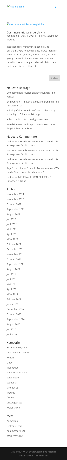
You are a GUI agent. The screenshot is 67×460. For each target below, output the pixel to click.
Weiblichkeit (13, 407)
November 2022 (15, 199)
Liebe (10, 362)
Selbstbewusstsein (17, 372)
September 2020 (16, 319)
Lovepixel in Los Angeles (42, 451)
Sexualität (12, 382)
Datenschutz (26, 455)
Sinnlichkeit (13, 387)
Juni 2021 (12, 279)
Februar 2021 (14, 299)
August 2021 (13, 269)
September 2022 (16, 209)
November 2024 (15, 194)
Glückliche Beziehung (18, 352)
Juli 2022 (11, 219)
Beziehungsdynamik (18, 347)
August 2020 (13, 324)
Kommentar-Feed (16, 430)
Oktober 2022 (14, 204)
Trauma (11, 39)
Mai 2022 (12, 229)
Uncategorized (14, 402)
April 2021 (12, 289)
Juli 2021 (11, 274)
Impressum (41, 455)
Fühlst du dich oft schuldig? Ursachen (27, 119)
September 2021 (16, 264)
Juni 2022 (12, 224)
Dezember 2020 (15, 309)
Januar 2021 (13, 304)
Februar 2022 (14, 244)
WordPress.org (15, 435)
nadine (15, 35)
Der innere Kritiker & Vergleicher (27, 32)
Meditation (13, 367)
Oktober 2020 (14, 314)
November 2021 (15, 254)
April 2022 (12, 234)
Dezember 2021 (15, 249)
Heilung (41, 35)
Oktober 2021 (14, 259)
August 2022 (13, 214)
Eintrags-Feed (14, 426)
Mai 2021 (12, 284)
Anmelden (12, 420)
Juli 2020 (11, 329)
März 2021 (12, 294)
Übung (10, 397)
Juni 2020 (12, 334)
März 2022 (12, 239)
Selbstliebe (53, 35)
